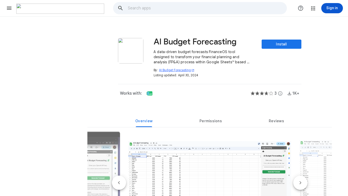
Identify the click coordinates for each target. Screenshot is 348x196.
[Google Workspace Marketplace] (60, 9)
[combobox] (207, 8)
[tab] (144, 121)
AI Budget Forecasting (176, 70)
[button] (9, 8)
